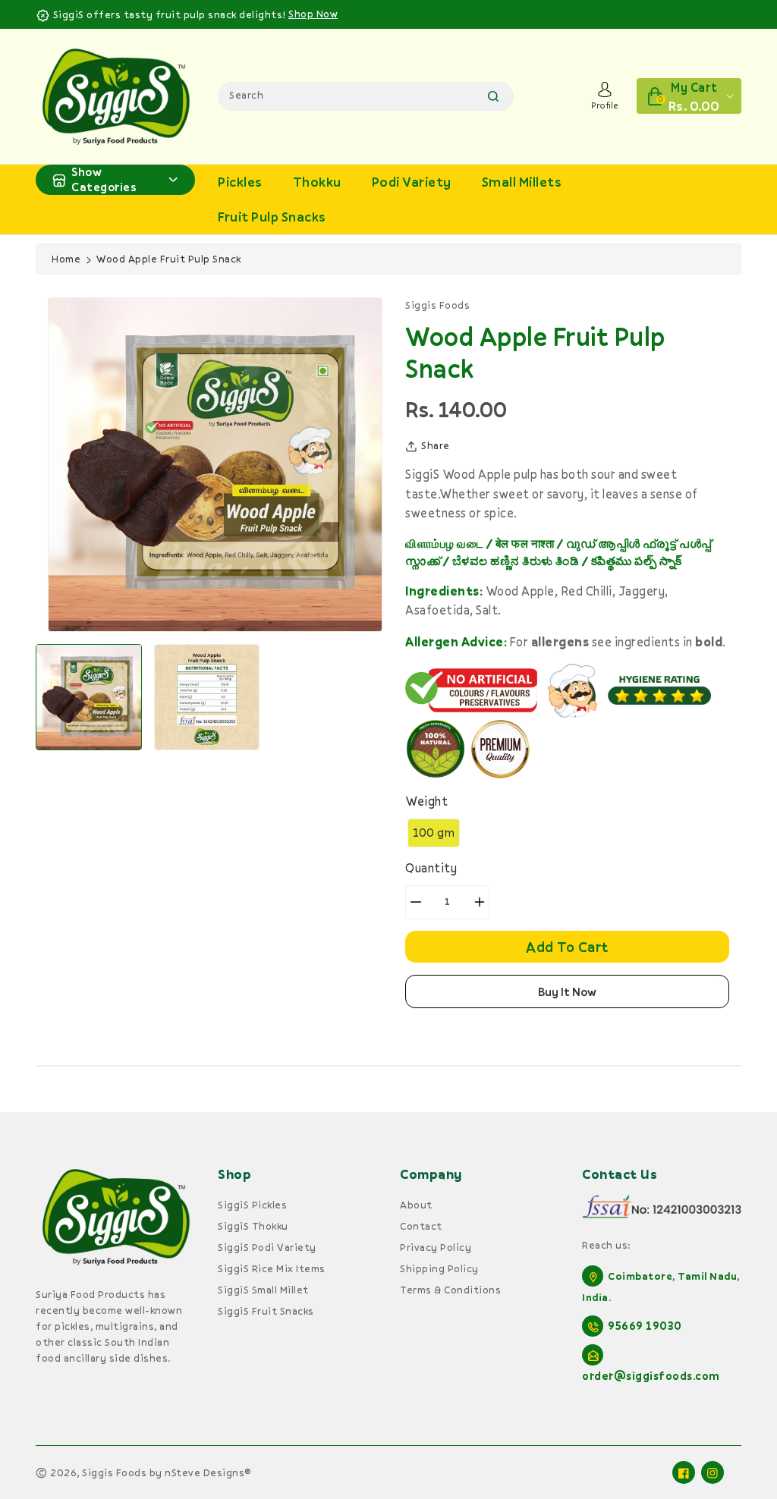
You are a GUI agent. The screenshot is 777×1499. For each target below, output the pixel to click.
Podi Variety (411, 181)
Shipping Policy (439, 1268)
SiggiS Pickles (252, 1204)
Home (66, 259)
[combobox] (366, 96)
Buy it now (567, 991)
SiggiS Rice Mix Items (272, 1268)
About (416, 1204)
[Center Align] (59, 180)
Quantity (431, 868)
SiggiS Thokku (253, 1226)
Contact (421, 1226)
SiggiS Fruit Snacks (266, 1311)
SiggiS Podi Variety (267, 1247)
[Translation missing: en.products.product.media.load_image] (89, 697)
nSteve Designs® (208, 1472)
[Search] (493, 96)
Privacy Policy (435, 1247)
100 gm (434, 833)
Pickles (240, 181)
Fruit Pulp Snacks (272, 216)
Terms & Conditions (450, 1289)
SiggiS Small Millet (263, 1289)
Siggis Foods (114, 1472)
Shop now (313, 13)
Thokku (317, 181)
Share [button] (435, 445)
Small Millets (522, 181)
